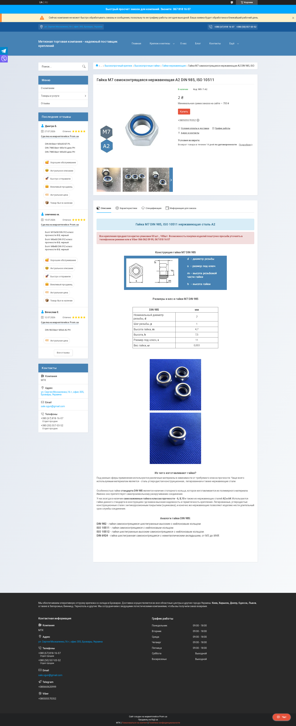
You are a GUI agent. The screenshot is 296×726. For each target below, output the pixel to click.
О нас (183, 43)
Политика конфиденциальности (164, 723)
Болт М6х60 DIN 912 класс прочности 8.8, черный (58, 241)
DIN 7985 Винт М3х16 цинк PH (60, 148)
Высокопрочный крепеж (118, 65)
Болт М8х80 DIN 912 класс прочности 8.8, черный (58, 248)
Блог (198, 43)
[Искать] (84, 66)
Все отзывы (63, 352)
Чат (284, 717)
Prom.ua (163, 716)
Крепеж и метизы (160, 43)
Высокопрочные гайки (147, 65)
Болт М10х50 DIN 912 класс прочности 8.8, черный (59, 234)
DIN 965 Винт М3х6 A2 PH (58, 330)
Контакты (215, 43)
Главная (136, 43)
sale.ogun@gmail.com (53, 406)
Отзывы (45, 103)
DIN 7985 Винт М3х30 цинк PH (60, 152)
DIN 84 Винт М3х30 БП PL (57, 144)
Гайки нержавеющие (174, 65)
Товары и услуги (50, 95)
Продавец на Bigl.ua (148, 719)
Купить (184, 111)
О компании (47, 88)
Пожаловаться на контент (134, 723)
